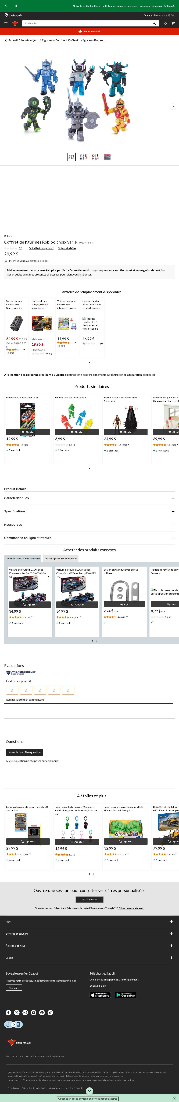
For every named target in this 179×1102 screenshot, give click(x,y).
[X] (17, 1012)
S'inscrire (14, 988)
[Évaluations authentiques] (21, 672)
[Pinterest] (42, 1012)
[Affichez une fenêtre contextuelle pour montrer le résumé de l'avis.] (25, 351)
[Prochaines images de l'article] (173, 107)
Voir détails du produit (41, 248)
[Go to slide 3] (95, 157)
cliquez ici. (149, 374)
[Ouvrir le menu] (6, 23)
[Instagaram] (25, 1012)
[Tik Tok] (50, 1012)
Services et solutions (17, 933)
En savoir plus (98, 985)
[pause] (15, 6)
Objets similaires (67, 248)
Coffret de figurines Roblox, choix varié (40, 241)
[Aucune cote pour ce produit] (11, 248)
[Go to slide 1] (71, 157)
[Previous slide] (6, 6)
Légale (9, 957)
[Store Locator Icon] (6, 15)
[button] (154, 23)
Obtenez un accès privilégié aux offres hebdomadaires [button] (87, 1098)
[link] (14, 249)
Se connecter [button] (89, 899)
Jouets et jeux (30, 40)
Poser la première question (25, 752)
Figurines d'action (53, 40)
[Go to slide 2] (83, 157)
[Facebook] (8, 1012)
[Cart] (173, 23)
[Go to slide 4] (107, 157)
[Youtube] (33, 1012)
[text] (16, 351)
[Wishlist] (165, 23)
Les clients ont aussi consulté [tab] (23, 558)
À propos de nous (15, 945)
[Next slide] (173, 6)
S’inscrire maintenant (131, 908)
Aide (8, 921)
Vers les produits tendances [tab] (61, 558)
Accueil (13, 40)
